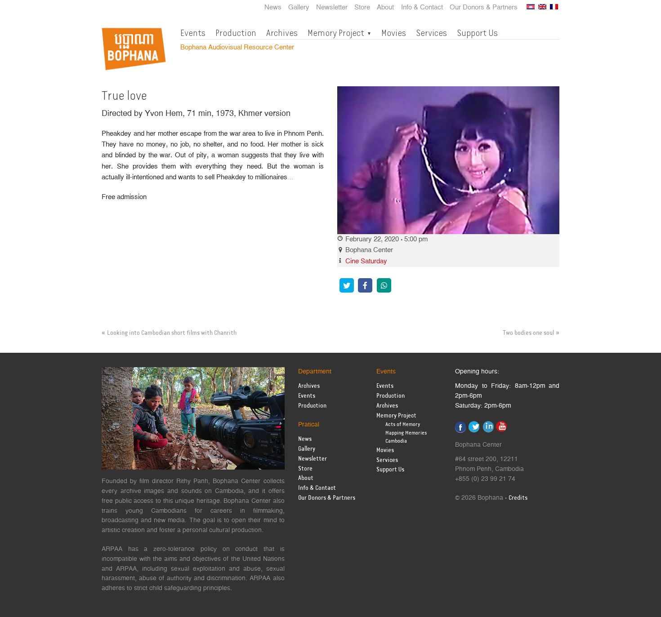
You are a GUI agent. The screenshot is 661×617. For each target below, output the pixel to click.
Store (362, 7)
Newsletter (332, 7)
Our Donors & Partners (484, 7)
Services (431, 32)
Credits (518, 498)
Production (235, 32)
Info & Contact (422, 7)
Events (192, 32)
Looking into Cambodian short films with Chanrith (172, 333)
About (385, 7)
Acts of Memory (402, 424)
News (272, 7)
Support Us (477, 32)
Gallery (298, 7)
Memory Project (336, 32)
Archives (282, 32)
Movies (393, 32)
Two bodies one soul (528, 333)
